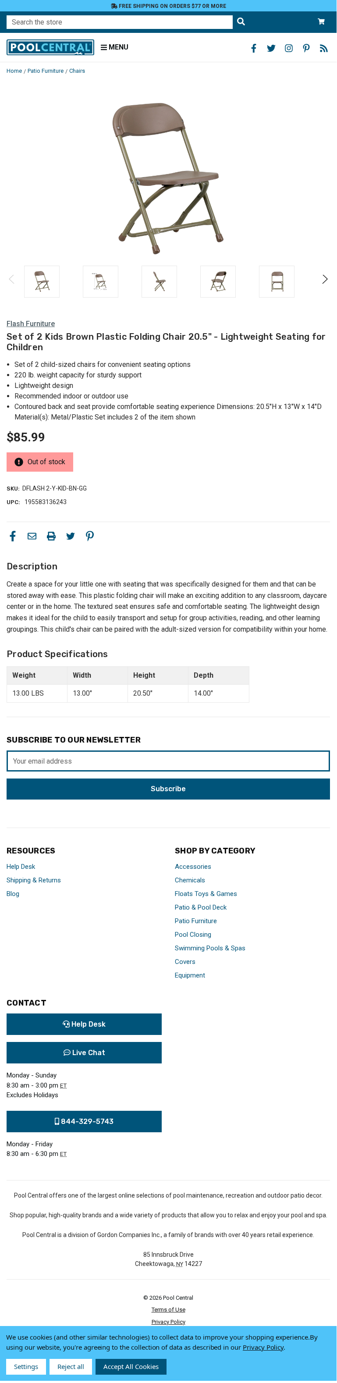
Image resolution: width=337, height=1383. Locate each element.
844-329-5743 (86, 1121)
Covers (185, 962)
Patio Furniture (196, 921)
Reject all (70, 1366)
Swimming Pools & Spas (210, 948)
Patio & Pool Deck (201, 907)
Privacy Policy (168, 1322)
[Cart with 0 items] (321, 22)
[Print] (51, 536)
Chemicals (190, 880)
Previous (12, 281)
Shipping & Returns (34, 880)
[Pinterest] (90, 536)
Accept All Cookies (131, 1366)
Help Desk (21, 867)
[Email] (32, 536)
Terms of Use (168, 1309)
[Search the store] (241, 22)
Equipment (190, 975)
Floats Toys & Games (206, 894)
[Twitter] (70, 536)
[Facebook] (13, 536)
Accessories (193, 867)
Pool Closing (193, 935)
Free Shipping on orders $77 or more (171, 6)
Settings (26, 1366)
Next (324, 281)
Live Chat (88, 1053)
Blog (13, 894)
